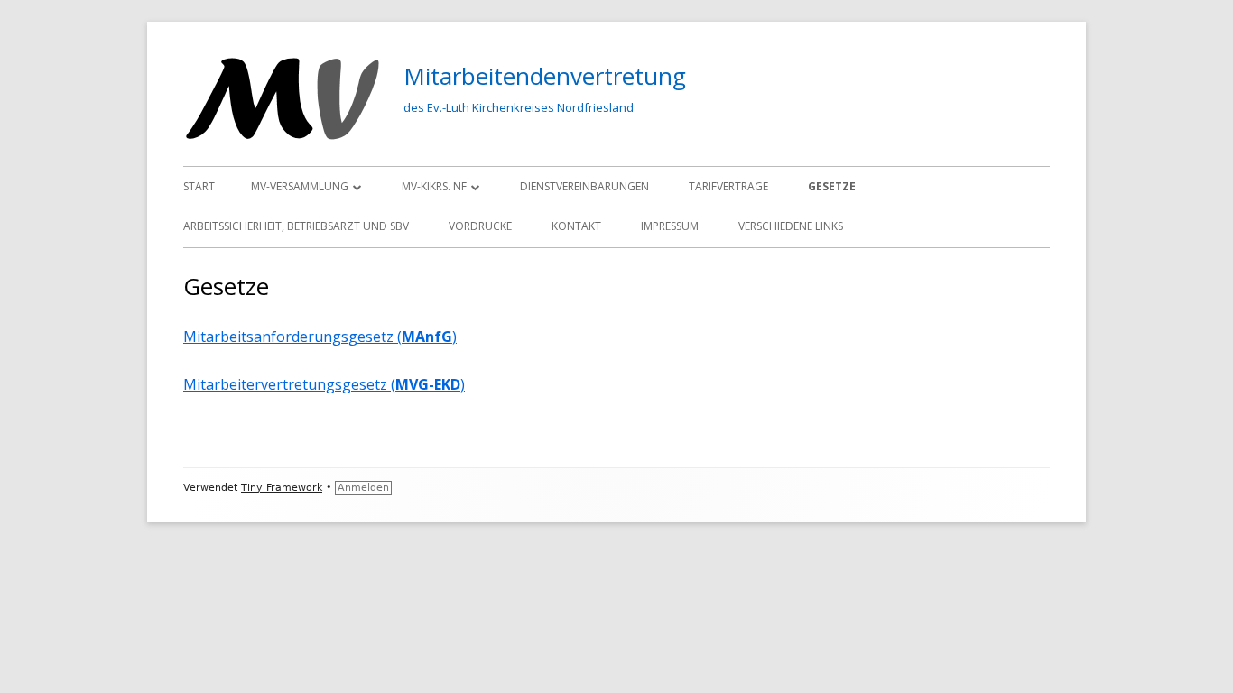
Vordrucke (480, 226)
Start (199, 186)
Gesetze (832, 186)
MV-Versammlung (299, 186)
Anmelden (363, 488)
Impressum (670, 226)
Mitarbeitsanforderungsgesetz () (320, 336)
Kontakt (576, 226)
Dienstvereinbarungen (584, 186)
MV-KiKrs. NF (434, 186)
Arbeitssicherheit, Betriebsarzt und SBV (296, 226)
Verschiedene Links (790, 226)
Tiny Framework (281, 488)
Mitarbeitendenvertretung (544, 76)
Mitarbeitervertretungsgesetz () (324, 384)
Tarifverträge (728, 186)
